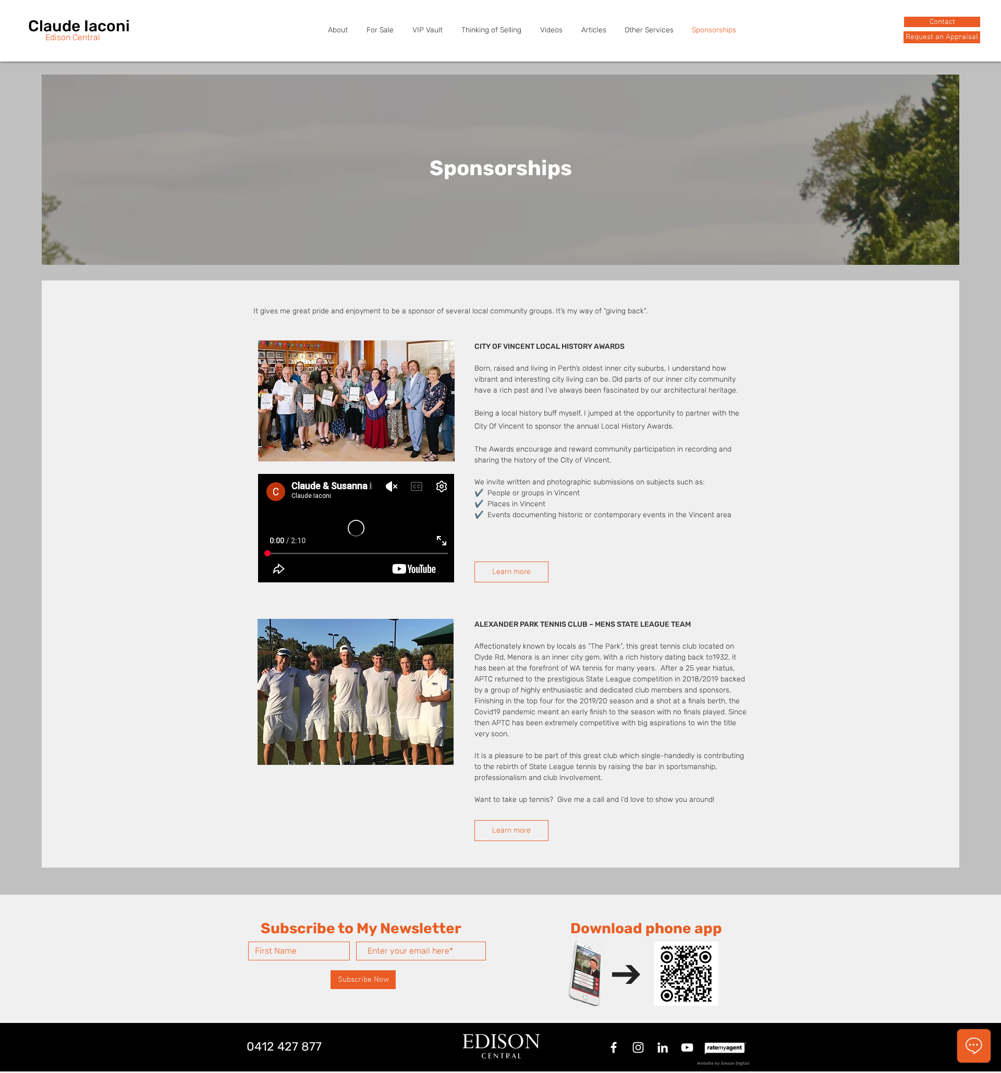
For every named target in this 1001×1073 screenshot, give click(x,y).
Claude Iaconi (79, 26)
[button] (942, 37)
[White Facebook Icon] (613, 1047)
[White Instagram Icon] (638, 1047)
